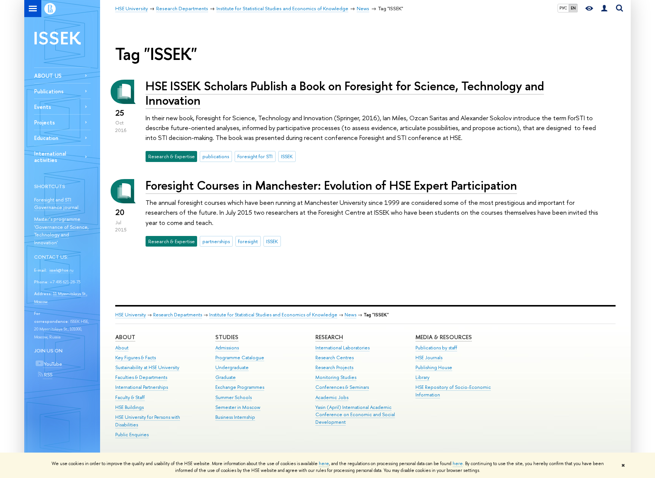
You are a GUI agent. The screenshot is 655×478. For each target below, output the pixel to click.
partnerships (216, 241)
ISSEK (57, 37)
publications (215, 156)
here (324, 464)
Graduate (225, 377)
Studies (226, 337)
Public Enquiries (132, 434)
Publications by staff (436, 347)
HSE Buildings (129, 407)
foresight (248, 241)
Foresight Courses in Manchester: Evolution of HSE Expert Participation (331, 185)
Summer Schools (233, 397)
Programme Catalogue (239, 357)
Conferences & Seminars (342, 387)
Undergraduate (232, 367)
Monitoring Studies (335, 377)
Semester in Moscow (237, 407)
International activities (50, 157)
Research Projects (334, 367)
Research (329, 337)
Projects (44, 122)
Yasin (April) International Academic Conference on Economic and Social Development (355, 415)
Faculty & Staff (130, 397)
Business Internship (235, 417)
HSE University (130, 314)
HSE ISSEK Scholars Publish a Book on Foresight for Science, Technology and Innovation (345, 93)
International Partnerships (141, 387)
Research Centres (334, 357)
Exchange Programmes (239, 387)
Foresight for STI (255, 156)
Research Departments (177, 314)
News (350, 314)
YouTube (52, 363)
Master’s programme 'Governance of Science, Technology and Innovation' (61, 230)
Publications (49, 91)
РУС (563, 8)
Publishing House (433, 367)
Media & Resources (443, 337)
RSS (47, 374)
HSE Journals (428, 357)
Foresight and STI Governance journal (56, 203)
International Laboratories (342, 347)
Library (422, 377)
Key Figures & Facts (135, 357)
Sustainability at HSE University (147, 367)
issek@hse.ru (61, 270)
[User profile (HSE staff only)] (604, 8)
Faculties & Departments (141, 377)
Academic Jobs (331, 397)
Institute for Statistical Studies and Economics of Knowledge (273, 314)
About (125, 337)
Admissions (227, 347)
